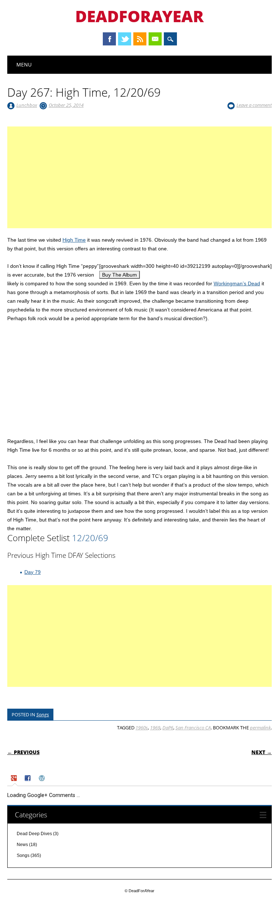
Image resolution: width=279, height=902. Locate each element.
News (22, 844)
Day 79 (32, 572)
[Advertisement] (139, 186)
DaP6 (167, 727)
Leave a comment (254, 105)
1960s (142, 727)
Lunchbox (26, 105)
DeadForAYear (139, 16)
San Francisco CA (193, 727)
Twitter (124, 38)
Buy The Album (119, 275)
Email (155, 38)
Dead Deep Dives (34, 833)
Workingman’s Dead (237, 283)
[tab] (14, 779)
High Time (74, 240)
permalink (260, 727)
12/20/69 (90, 538)
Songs (42, 714)
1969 (155, 727)
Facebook (109, 38)
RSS (139, 38)
